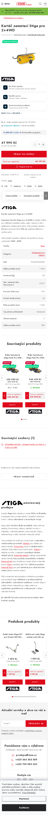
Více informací (29, 792)
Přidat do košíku (24, 154)
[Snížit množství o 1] (35, 144)
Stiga (10, 180)
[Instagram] (24, 780)
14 (33, 696)
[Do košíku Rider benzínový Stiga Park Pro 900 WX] (35, 404)
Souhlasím (24, 807)
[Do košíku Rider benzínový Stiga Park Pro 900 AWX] (13, 404)
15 (35, 696)
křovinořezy (19, 546)
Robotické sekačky (21, 555)
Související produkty (32, 195)
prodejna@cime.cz (26, 755)
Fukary (9, 564)
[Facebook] (18, 780)
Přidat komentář (24, 476)
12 (30, 696)
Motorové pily (6, 561)
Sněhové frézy (7, 567)
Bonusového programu (31, 132)
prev (2, 378)
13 (32, 696)
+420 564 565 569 (26, 759)
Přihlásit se (36, 723)
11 (29, 696)
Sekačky (26, 543)
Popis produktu (12, 195)
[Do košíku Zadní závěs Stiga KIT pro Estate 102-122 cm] (13, 682)
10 (27, 696)
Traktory (37, 549)
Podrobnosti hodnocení (36, 35)
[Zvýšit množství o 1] (43, 144)
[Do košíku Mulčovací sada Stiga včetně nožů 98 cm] (35, 682)
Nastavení (24, 798)
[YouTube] (31, 780)
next (46, 378)
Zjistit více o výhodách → (12, 113)
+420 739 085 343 (26, 764)
